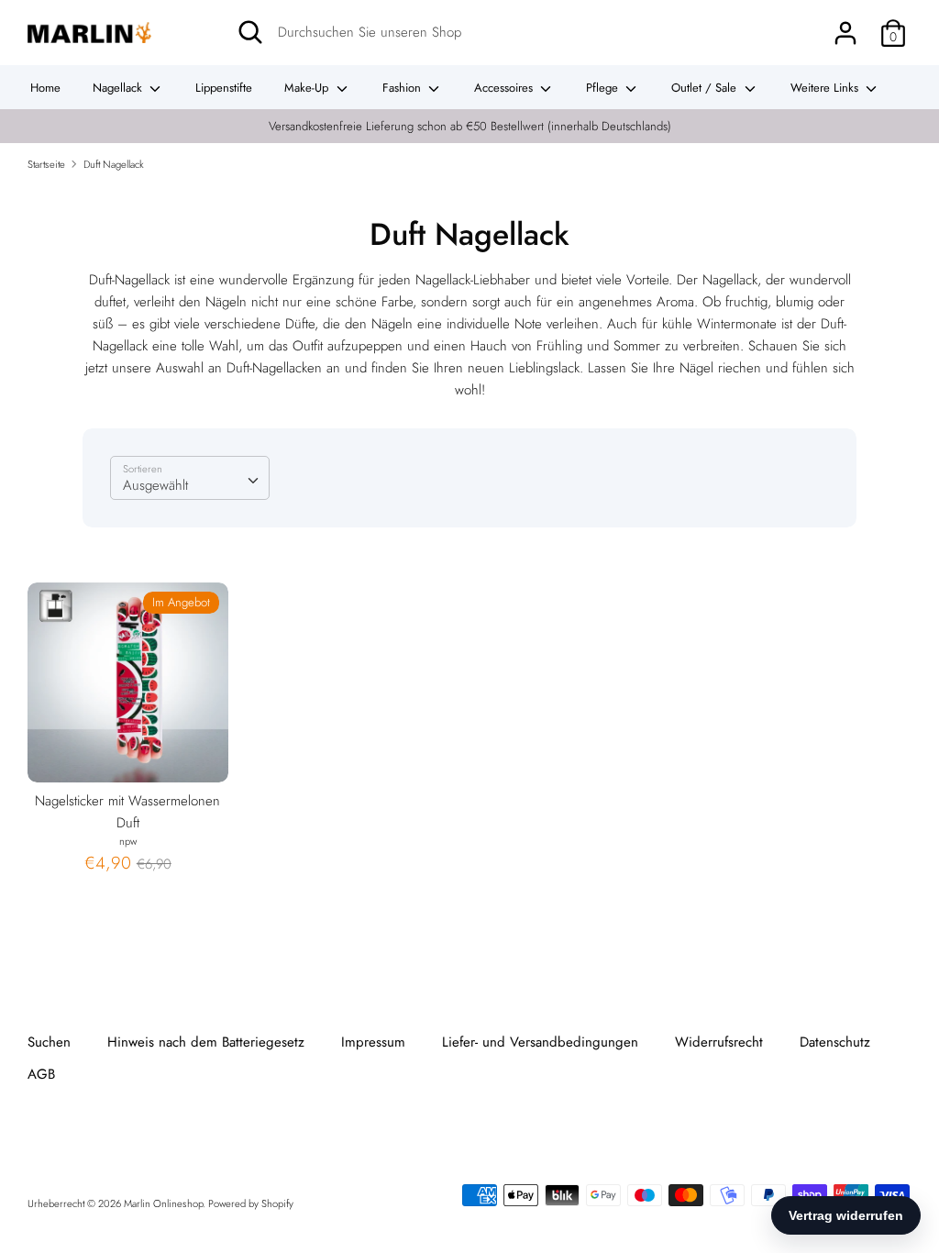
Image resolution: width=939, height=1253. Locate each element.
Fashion (403, 87)
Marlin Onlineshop (163, 1203)
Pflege (604, 87)
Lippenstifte (223, 87)
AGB (41, 1074)
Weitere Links (826, 87)
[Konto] (845, 26)
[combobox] (190, 478)
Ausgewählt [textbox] (155, 485)
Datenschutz (835, 1042)
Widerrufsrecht (719, 1042)
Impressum (373, 1042)
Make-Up (308, 87)
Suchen (49, 1042)
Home (45, 87)
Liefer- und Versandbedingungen (540, 1042)
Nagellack (119, 87)
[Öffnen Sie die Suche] (250, 32)
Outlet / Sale (705, 87)
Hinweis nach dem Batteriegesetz (205, 1042)
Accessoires (505, 87)
